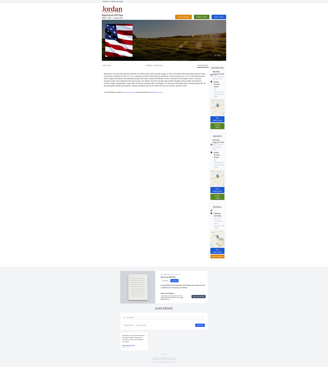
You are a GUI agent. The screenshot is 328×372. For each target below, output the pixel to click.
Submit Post (200, 325)
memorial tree (128, 92)
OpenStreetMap (166, 362)
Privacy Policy (159, 359)
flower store (158, 92)
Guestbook (202, 65)
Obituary (106, 65)
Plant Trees (217, 126)
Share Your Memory (198, 296)
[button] (217, 105)
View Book (165, 280)
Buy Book (174, 280)
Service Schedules (154, 65)
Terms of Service (169, 359)
